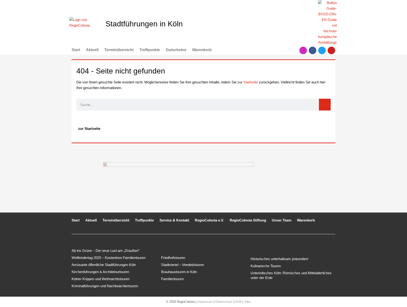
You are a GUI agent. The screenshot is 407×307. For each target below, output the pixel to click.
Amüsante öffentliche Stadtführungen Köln (104, 265)
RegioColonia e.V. (209, 220)
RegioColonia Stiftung (248, 220)
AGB (238, 301)
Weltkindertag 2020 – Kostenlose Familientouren (109, 258)
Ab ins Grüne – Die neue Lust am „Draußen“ (105, 251)
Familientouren (172, 279)
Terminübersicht (119, 50)
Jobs (247, 301)
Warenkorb (202, 50)
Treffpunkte (149, 50)
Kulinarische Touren (266, 266)
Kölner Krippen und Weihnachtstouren (101, 279)
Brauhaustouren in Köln (179, 272)
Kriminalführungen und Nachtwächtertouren (105, 286)
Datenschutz (223, 301)
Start (76, 50)
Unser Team (281, 220)
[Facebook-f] (312, 50)
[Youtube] (331, 50)
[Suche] (325, 105)
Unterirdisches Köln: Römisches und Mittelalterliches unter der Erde (291, 275)
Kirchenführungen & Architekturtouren (100, 272)
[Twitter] (322, 50)
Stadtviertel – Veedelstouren (182, 265)
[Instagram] (303, 50)
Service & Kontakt (174, 220)
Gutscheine (176, 50)
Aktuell (92, 50)
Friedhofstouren (173, 258)
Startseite (250, 82)
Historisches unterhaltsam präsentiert (279, 259)
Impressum (205, 301)
